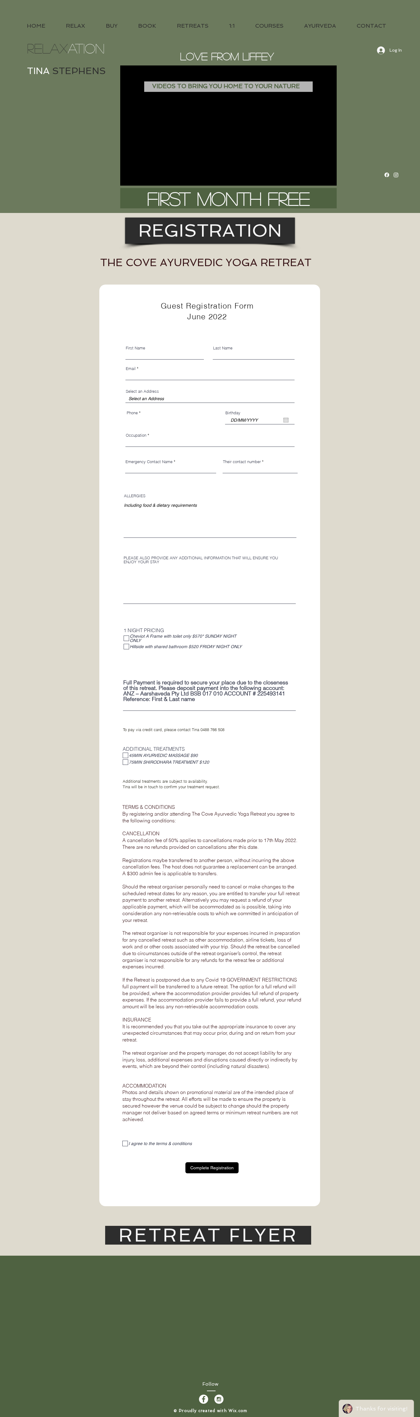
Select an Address (142, 391)
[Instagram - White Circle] (219, 1399)
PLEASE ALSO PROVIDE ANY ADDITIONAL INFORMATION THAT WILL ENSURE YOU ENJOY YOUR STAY (201, 560)
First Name (135, 348)
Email (131, 369)
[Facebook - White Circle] (203, 1399)
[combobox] (210, 399)
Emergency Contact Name (148, 462)
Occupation (136, 435)
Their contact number (242, 462)
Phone (132, 413)
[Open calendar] (285, 420)
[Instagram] (396, 175)
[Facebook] (387, 175)
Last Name (222, 348)
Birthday (232, 413)
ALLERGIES (134, 496)
